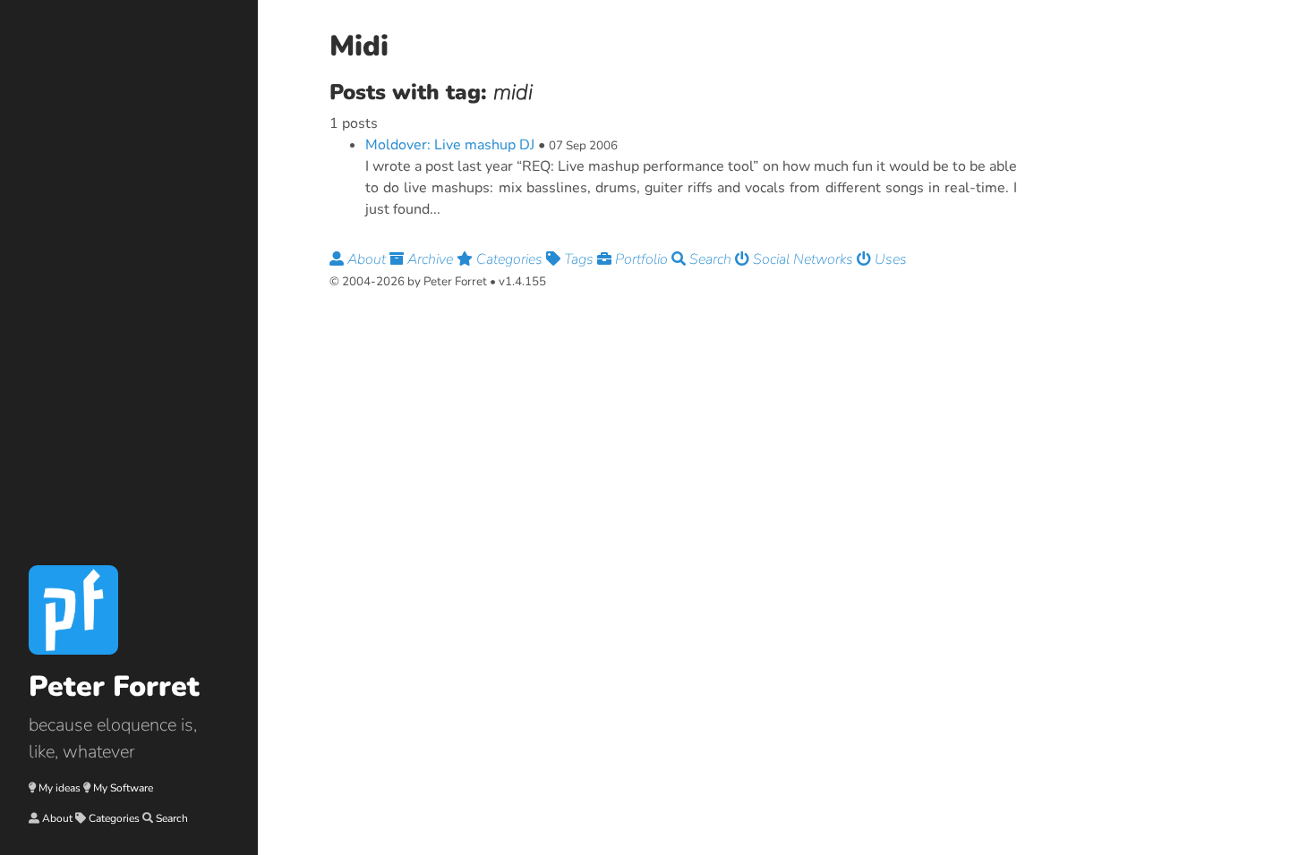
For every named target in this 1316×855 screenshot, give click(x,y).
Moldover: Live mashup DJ (449, 145)
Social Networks (803, 259)
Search (172, 818)
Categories (114, 818)
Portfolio (641, 259)
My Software (123, 788)
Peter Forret (114, 686)
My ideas (59, 788)
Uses (889, 259)
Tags (578, 259)
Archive (430, 259)
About (57, 818)
